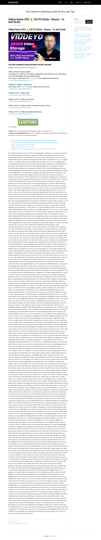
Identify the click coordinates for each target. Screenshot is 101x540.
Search (76, 19)
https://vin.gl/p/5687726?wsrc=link (22, 147)
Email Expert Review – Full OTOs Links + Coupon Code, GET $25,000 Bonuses (83, 56)
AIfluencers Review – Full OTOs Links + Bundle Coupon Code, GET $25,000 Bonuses (83, 49)
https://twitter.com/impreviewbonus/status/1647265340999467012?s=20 (34, 140)
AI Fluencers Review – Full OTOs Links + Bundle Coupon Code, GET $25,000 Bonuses (83, 41)
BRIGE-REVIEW (53, 536)
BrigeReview (13, 2)
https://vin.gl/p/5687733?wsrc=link (22, 145)
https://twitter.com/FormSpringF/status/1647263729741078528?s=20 (33, 149)
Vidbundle (33, 78)
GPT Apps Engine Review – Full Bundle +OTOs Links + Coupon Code (82, 29)
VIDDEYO (24, 87)
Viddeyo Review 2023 (22, 523)
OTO (17, 521)
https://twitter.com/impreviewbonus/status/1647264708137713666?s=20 (34, 142)
